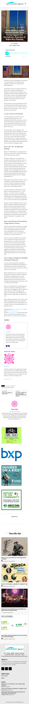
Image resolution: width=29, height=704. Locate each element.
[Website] (9, 346)
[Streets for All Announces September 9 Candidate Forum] (14, 573)
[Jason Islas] (14, 404)
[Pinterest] (16, 520)
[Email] (7, 346)
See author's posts (8, 379)
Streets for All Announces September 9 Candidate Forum (14, 584)
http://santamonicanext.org (15, 411)
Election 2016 (21, 27)
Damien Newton (6, 561)
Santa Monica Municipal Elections (8, 387)
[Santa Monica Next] (15, 3)
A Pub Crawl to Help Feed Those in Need (7, 393)
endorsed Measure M (12, 312)
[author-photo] (2, 561)
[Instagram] (6, 668)
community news (5, 694)
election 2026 (4, 690)
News (5, 27)
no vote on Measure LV (12, 310)
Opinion (3, 686)
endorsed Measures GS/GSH (18, 309)
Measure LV (13, 385)
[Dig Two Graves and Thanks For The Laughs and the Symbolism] (14, 546)
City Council (7, 385)
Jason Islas (15, 43)
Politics (12, 27)
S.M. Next (5, 612)
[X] (13, 520)
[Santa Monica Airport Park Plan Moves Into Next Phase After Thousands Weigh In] (14, 624)
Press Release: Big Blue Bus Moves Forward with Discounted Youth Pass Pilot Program (21, 394)
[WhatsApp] (19, 520)
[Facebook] (9, 520)
